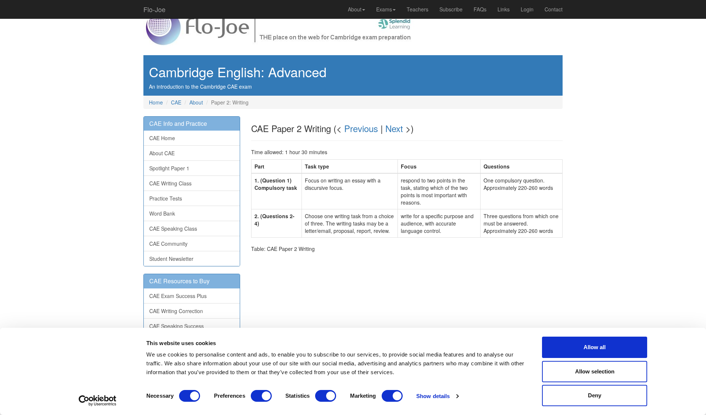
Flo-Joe (154, 9)
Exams (384, 9)
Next (394, 128)
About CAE (162, 153)
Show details (433, 396)
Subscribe (451, 9)
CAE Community (168, 243)
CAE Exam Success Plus (178, 295)
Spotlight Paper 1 (169, 168)
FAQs (480, 9)
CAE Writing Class (170, 183)
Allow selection (594, 371)
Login (527, 9)
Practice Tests (165, 198)
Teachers (417, 9)
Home (156, 102)
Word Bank (162, 213)
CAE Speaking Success (176, 326)
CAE (176, 102)
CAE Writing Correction (176, 311)
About (354, 9)
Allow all (595, 347)
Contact (554, 9)
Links (504, 9)
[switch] (261, 396)
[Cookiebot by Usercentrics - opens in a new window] (97, 400)
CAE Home (162, 138)
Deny (594, 395)
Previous (361, 128)
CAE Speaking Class (173, 228)
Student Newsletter (171, 258)
